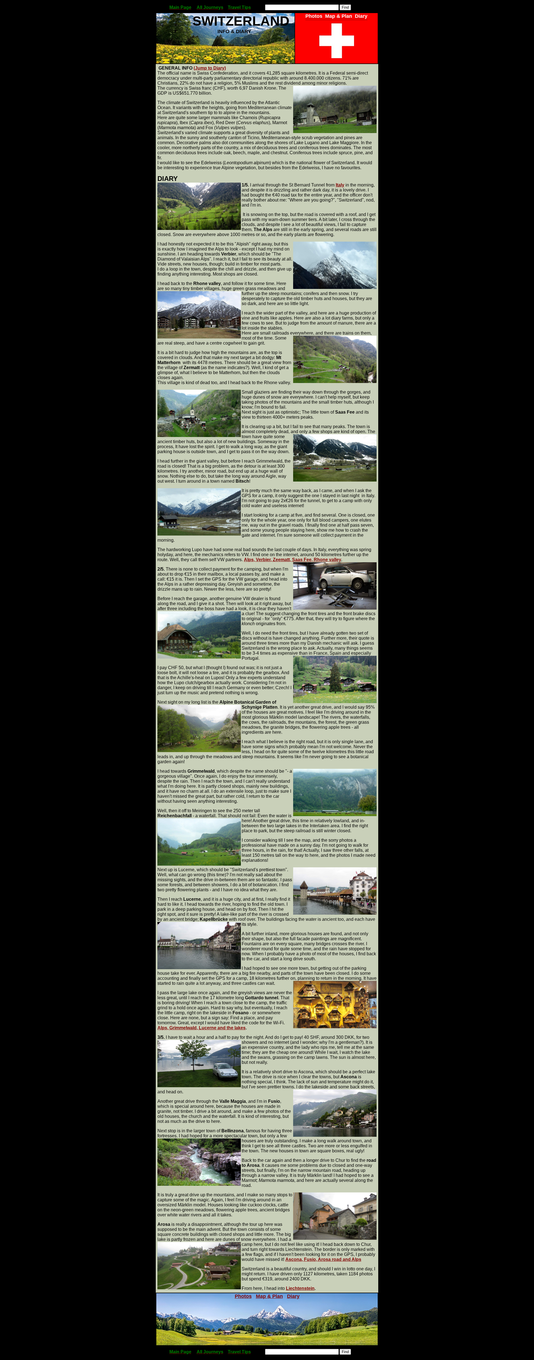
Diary (293, 1296)
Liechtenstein (300, 1288)
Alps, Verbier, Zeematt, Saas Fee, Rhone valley (292, 559)
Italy (340, 185)
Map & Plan (269, 1296)
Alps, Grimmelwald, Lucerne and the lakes (201, 1027)
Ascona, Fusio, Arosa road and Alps (323, 1259)
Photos (243, 1296)
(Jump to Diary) (210, 68)
